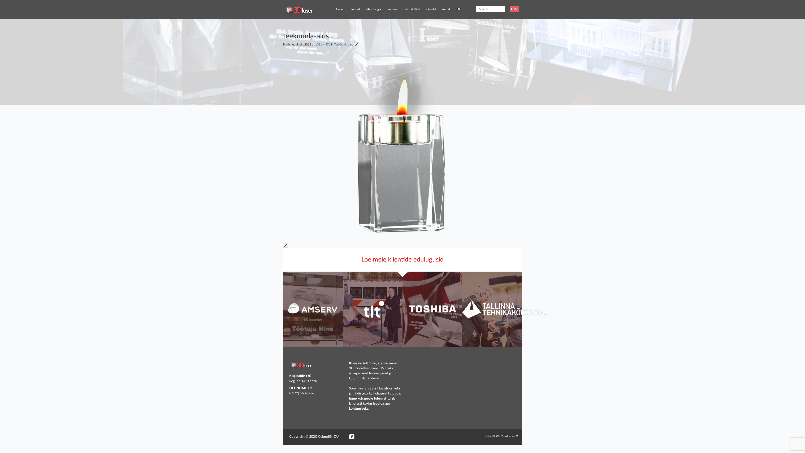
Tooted (355, 9)
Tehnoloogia (373, 9)
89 (517, 436)
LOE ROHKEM (313, 332)
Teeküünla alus (343, 44)
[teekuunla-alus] (402, 147)
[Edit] (356, 44)
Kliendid (431, 9)
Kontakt (446, 9)
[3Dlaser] (300, 9)
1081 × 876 (322, 44)
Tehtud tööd (412, 9)
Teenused (392, 9)
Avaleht (340, 9)
